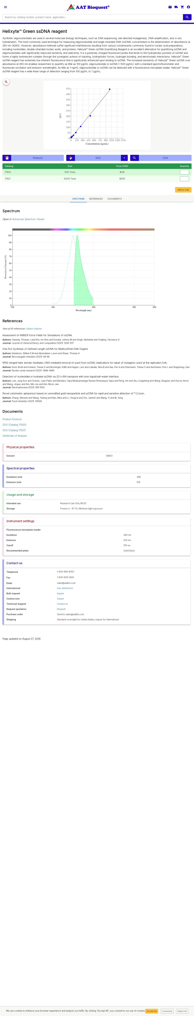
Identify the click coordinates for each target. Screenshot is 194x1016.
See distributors (65, 588)
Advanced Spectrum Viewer (28, 219)
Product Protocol (11, 419)
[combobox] (92, 17)
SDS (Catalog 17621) (14, 430)
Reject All (182, 1011)
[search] (187, 17)
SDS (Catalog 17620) (14, 424)
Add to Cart (183, 189)
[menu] (5, 7)
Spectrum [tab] (78, 198)
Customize (167, 1011)
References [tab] (96, 198)
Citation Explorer (34, 328)
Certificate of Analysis (14, 435)
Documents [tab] (115, 198)
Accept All (152, 1011)
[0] (182, 7)
